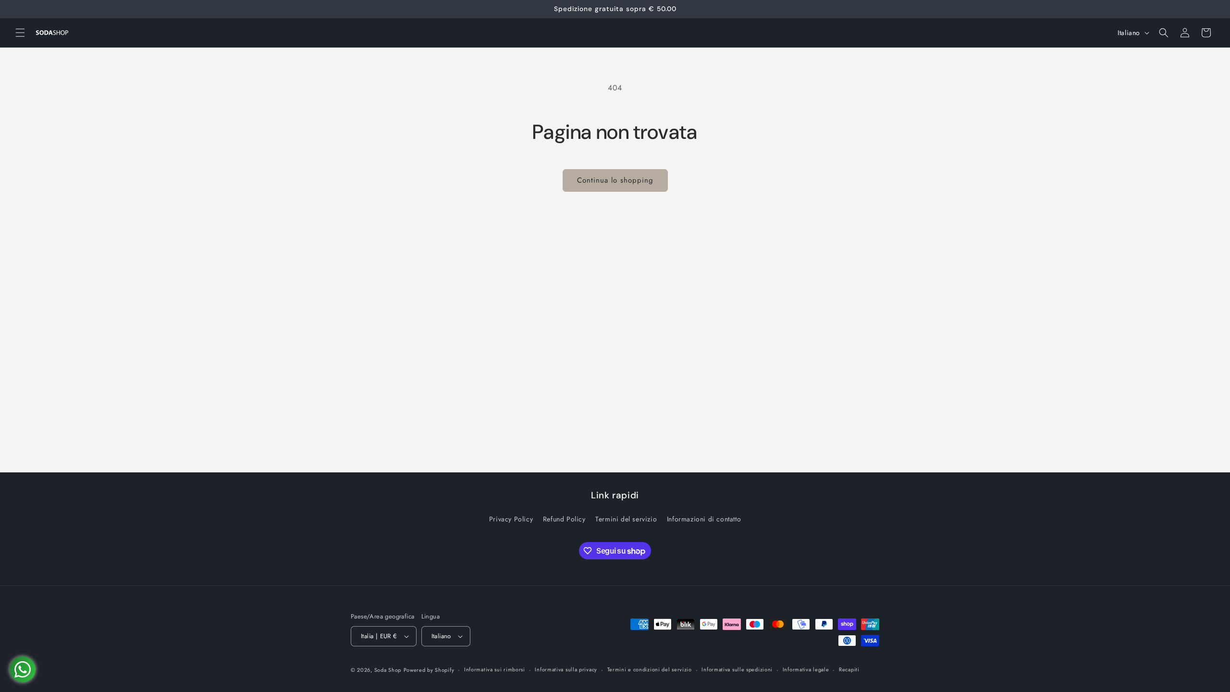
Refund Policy (564, 519)
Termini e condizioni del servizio (649, 669)
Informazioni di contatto (704, 519)
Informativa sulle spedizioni (737, 669)
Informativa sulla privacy (566, 669)
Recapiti (849, 669)
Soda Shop (387, 670)
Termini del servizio (626, 519)
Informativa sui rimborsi (494, 669)
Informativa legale (806, 669)
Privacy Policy (511, 519)
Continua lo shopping (615, 180)
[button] (20, 32)
